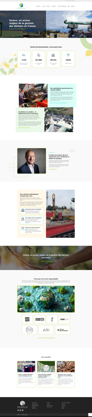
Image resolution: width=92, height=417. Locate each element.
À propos (54, 6)
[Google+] (23, 410)
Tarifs (44, 6)
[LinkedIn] (20, 410)
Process (48, 6)
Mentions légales (24, 414)
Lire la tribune (52, 169)
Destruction (34, 406)
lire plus (19, 383)
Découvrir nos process (23, 127)
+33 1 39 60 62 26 (72, 0)
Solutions (38, 6)
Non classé (30, 376)
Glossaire (63, 408)
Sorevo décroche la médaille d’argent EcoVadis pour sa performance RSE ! (44, 376)
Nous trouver (64, 405)
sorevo (21, 376)
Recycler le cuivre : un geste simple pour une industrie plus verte (65, 376)
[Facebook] (18, 410)
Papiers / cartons (49, 406)
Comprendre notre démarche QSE (46, 338)
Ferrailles (48, 404)
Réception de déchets (35, 405)
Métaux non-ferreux (50, 405)
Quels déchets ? (34, 408)
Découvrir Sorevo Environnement (17, 28)
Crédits (18, 414)
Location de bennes (35, 404)
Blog (69, 6)
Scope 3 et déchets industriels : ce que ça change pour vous (25, 375)
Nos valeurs (63, 404)
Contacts (73, 6)
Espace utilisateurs (62, 6)
